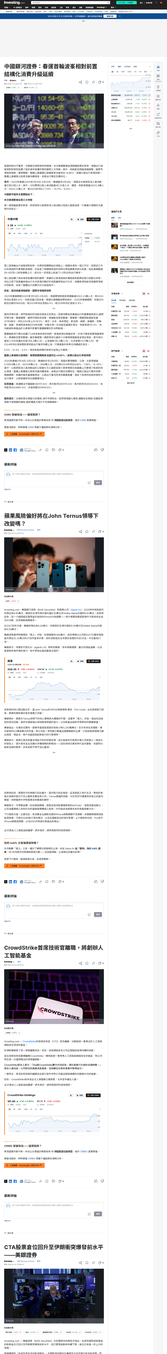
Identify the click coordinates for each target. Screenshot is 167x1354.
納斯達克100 (63, 1330)
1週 (14, 196)
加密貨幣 (38, 11)
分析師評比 (99, 11)
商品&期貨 (58, 11)
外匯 (50, 11)
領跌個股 (132, 263)
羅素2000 (88, 1330)
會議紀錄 (113, 11)
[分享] (80, 44)
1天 (9, 196)
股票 (135, 29)
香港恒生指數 (116, 58)
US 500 (114, 78)
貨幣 (112, 29)
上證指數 (114, 62)
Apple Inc (76, 572)
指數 (119, 29)
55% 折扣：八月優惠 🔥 (126, 2)
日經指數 (42, 1333)
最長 (41, 196)
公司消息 (81, 11)
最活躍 (113, 263)
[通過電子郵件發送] (53, 412)
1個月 (19, 196)
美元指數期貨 (116, 83)
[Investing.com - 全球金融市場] (14, 2)
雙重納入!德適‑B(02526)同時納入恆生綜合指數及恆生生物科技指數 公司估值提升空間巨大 (135, 233)
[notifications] (156, 2)
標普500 (39, 1330)
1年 (31, 196)
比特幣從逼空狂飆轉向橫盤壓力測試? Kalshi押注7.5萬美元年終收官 (133, 221)
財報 (106, 11)
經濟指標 (67, 11)
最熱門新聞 (20, 11)
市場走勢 (115, 256)
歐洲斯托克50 (17, 1333)
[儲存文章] (87, 44)
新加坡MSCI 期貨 (117, 66)
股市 (45, 11)
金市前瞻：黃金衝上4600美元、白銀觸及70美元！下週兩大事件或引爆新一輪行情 (134, 209)
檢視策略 (26, 627)
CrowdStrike (29, 1003)
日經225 (114, 70)
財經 (74, 11)
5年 (36, 196)
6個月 (26, 196)
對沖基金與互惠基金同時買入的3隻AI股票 (134, 198)
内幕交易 (89, 11)
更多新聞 (130, 245)
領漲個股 (122, 263)
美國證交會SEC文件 (125, 11)
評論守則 (7, 452)
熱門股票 (115, 313)
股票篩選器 (89, 7)
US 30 (113, 74)
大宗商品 (127, 29)
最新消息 (30, 11)
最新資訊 (9, 11)
